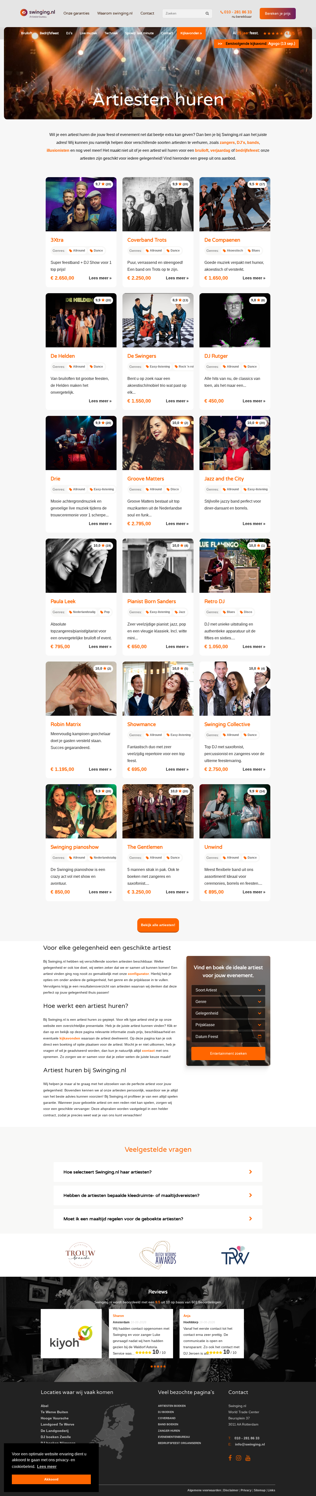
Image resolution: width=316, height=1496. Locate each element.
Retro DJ (214, 602)
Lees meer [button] (47, 1466)
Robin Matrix (66, 725)
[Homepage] (37, 13)
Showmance (141, 725)
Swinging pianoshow (75, 847)
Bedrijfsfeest (49, 33)
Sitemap (259, 1490)
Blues (256, 250)
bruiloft (201, 150)
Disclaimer (230, 1490)
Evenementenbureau (174, 1436)
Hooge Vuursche (55, 1418)
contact (148, 1051)
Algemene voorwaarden (204, 1490)
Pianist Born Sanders (151, 602)
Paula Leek (63, 602)
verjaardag (220, 150)
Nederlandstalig (84, 612)
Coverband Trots (147, 240)
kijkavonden (69, 1038)
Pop (107, 612)
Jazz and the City (224, 479)
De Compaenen (222, 240)
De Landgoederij (55, 1431)
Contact (147, 13)
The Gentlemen (145, 847)
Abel (44, 1406)
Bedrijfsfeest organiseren (179, 1443)
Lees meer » (100, 278)
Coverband (167, 1418)
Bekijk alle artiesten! (158, 925)
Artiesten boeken (172, 1405)
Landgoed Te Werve (57, 1424)
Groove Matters (145, 479)
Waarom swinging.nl (115, 13)
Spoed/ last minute (139, 33)
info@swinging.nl (250, 1444)
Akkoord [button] (51, 1479)
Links (271, 1490)
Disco (175, 489)
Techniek (111, 33)
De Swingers (141, 356)
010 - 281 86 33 (237, 12)
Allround (79, 250)
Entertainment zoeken (228, 1054)
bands (253, 142)
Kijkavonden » (191, 33)
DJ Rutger (216, 356)
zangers (227, 142)
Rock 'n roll (187, 366)
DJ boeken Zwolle (56, 1437)
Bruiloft (26, 33)
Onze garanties (76, 13)
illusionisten (58, 150)
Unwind (213, 847)
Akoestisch (235, 250)
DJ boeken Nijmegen (58, 1443)
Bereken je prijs (278, 14)
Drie (55, 479)
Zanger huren (169, 1430)
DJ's (69, 33)
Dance (98, 250)
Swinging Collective (227, 725)
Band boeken (168, 1424)
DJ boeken (166, 1412)
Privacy (246, 1490)
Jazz (182, 612)
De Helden (63, 356)
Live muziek (88, 33)
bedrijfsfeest (247, 150)
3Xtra (57, 240)
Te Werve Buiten (54, 1412)
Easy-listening (160, 366)
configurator (138, 974)
